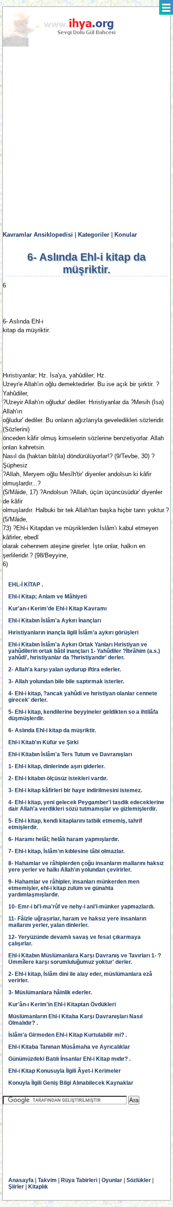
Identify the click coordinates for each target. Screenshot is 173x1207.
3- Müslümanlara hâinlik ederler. (50, 992)
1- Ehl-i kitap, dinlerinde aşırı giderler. (56, 766)
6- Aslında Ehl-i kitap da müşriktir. (52, 730)
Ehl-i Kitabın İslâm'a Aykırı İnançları (54, 620)
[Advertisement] (86, 139)
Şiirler (16, 1186)
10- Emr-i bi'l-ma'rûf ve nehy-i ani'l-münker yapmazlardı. (81, 906)
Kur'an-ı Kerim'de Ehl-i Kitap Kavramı (57, 608)
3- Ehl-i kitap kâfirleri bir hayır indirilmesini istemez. (75, 790)
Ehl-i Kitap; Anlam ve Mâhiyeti (47, 596)
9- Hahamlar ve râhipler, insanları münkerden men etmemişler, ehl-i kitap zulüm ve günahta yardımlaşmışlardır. (73, 888)
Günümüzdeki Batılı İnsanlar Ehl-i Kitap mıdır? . (69, 1059)
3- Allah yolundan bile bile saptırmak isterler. (66, 681)
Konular (125, 234)
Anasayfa (21, 1180)
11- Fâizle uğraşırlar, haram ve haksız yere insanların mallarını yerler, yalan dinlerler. (77, 921)
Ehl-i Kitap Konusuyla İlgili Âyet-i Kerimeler (64, 1071)
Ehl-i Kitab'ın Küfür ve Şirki (43, 742)
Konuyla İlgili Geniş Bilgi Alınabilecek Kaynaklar (70, 1083)
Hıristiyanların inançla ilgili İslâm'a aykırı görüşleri (73, 632)
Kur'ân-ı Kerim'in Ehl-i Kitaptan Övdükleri (62, 1004)
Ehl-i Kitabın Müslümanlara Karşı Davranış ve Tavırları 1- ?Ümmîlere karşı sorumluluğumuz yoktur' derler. (84, 958)
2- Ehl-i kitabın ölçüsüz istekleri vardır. (57, 778)
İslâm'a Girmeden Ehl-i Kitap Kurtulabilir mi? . (67, 1035)
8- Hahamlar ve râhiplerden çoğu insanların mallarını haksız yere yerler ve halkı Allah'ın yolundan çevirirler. (86, 866)
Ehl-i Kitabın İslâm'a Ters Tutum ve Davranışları (70, 754)
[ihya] (68, 45)
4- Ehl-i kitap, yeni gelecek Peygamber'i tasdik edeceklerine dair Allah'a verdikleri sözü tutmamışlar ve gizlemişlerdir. (86, 805)
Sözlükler (138, 1180)
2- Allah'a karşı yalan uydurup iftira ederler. (64, 669)
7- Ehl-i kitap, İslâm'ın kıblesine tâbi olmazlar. (66, 851)
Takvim (47, 1180)
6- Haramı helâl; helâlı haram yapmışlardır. (63, 839)
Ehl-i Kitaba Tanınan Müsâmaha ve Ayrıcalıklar (69, 1047)
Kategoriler (93, 234)
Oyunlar (111, 1180)
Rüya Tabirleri (79, 1180)
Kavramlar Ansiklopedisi (38, 234)
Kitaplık (38, 1186)
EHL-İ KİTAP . (25, 584)
